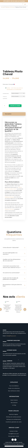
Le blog (14, 405)
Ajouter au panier (15, 105)
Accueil (3, 7)
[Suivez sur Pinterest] (15, 440)
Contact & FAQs (14, 431)
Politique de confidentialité (13, 419)
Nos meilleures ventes (14, 390)
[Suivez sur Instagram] (13, 440)
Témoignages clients (13, 436)
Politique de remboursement (13, 416)
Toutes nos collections (14, 388)
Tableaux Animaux (9, 7)
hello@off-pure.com (11, 335)
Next (25, 309)
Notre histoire (14, 400)
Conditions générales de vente (13, 421)
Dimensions (6, 93)
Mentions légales (13, 414)
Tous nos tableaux (14, 385)
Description (8, 114)
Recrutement (14, 402)
